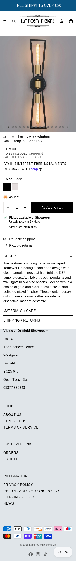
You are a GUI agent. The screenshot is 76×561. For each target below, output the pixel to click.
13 (56, 127)
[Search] (14, 21)
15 (63, 127)
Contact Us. (15, 421)
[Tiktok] (45, 554)
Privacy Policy (18, 485)
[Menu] (5, 21)
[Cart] (71, 21)
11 (48, 127)
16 (67, 127)
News (8, 503)
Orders (11, 453)
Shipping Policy (18, 497)
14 (59, 127)
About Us (12, 415)
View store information (23, 226)
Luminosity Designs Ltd (42, 544)
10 (44, 127)
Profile (11, 459)
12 (52, 127)
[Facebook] (30, 554)
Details (10, 256)
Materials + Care (19, 311)
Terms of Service (21, 427)
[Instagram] (38, 554)
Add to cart (54, 207)
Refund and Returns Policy (31, 491)
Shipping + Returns (21, 320)
